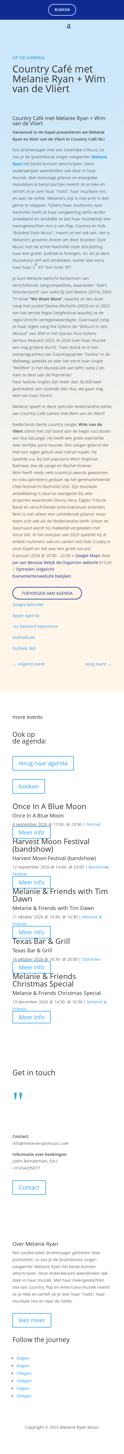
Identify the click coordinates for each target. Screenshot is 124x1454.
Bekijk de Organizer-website (71, 562)
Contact (29, 1187)
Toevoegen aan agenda (47, 593)
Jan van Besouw (27, 562)
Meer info (31, 832)
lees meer (32, 1320)
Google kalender (28, 604)
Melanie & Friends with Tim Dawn (60, 895)
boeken (62, 10)
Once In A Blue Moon (49, 806)
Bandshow (99, 867)
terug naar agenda (43, 763)
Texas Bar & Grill (41, 941)
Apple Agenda (26, 615)
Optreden (25, 569)
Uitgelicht (45, 569)
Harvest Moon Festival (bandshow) (51, 845)
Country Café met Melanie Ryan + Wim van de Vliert (59, 121)
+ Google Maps (86, 555)
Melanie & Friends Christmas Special (44, 980)
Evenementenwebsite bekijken (41, 576)
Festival (93, 824)
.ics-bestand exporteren (35, 626)
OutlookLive (23, 637)
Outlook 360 (23, 648)
